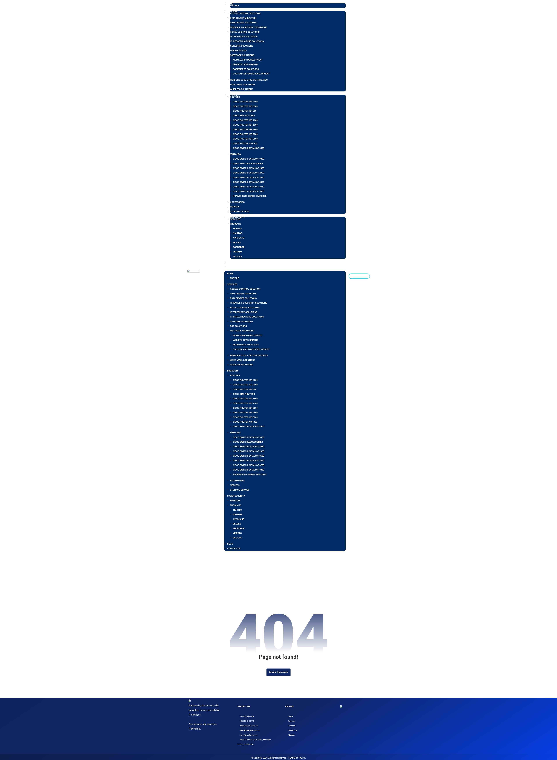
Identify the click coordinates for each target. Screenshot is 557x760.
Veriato (237, 252)
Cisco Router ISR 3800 (245, 139)
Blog (230, 544)
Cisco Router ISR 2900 (245, 134)
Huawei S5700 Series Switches (249, 196)
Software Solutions (242, 55)
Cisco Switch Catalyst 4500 (248, 148)
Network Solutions (241, 46)
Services (235, 219)
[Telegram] (356, 720)
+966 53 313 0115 (247, 721)
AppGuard (238, 238)
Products (232, 95)
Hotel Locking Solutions (244, 32)
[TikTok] (352, 720)
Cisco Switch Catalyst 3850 (248, 191)
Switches (235, 154)
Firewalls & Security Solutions (248, 27)
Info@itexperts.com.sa (249, 726)
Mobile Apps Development (248, 60)
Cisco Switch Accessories (248, 163)
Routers (235, 97)
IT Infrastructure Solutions (247, 41)
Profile (234, 5)
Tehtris (237, 228)
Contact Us (233, 267)
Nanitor (237, 233)
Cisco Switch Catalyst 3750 (248, 187)
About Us (291, 735)
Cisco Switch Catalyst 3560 (248, 177)
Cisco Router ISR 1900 (245, 125)
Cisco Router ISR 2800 (245, 129)
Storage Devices (239, 211)
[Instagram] (342, 720)
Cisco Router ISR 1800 (245, 120)
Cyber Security (236, 496)
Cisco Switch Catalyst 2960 (248, 168)
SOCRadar (239, 247)
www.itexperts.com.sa (248, 735)
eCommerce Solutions (246, 69)
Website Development (245, 64)
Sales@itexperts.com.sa (249, 730)
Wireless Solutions (241, 89)
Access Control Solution (245, 13)
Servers (234, 207)
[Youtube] (359, 720)
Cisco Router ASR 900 (245, 143)
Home (230, 273)
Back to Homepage (278, 672)
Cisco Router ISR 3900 (245, 106)
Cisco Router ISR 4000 (245, 101)
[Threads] (349, 720)
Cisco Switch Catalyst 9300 (248, 159)
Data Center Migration (243, 18)
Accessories (237, 202)
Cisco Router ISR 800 (244, 111)
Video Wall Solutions (242, 84)
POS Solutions (238, 50)
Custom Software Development (251, 74)
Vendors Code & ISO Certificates (249, 80)
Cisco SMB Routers (244, 115)
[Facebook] (345, 720)
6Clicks (237, 256)
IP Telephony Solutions (243, 36)
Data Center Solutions (243, 22)
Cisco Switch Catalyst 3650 (248, 182)
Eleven (237, 242)
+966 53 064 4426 (247, 716)
